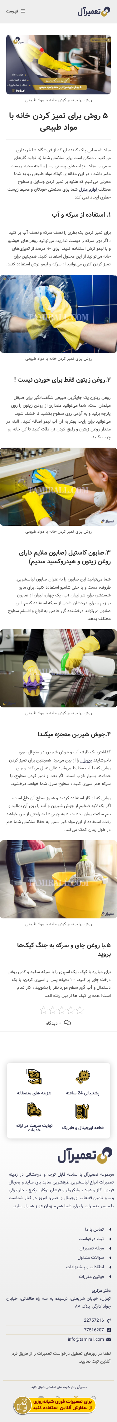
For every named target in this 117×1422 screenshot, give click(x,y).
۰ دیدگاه (53, 1023)
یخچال (86, 760)
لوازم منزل (88, 189)
